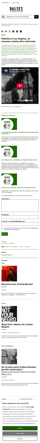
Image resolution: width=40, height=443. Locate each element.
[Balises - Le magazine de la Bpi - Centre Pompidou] (20, 9)
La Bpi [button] (3, 399)
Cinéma (10, 24)
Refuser (20, 438)
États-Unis (8, 246)
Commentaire (5, 198)
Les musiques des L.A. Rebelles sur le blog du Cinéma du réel (19, 160)
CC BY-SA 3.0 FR (16, 106)
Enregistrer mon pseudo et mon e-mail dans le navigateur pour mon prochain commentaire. (21, 229)
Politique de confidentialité (27, 423)
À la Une (3, 24)
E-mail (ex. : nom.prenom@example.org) (13, 221)
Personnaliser (20, 433)
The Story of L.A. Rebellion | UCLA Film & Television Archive (18, 187)
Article (3, 35)
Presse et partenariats (26, 399)
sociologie (27, 246)
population (15, 246)
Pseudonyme (5, 214)
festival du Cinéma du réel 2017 (11, 59)
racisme (21, 246)
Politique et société (8, 243)
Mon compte (15, 3)
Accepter (20, 428)
